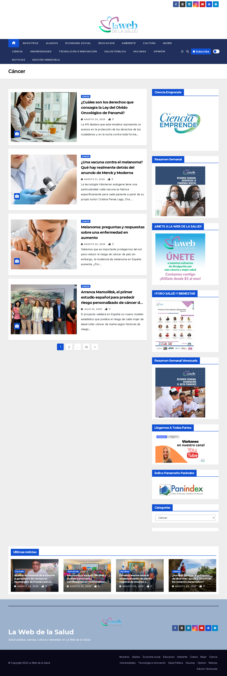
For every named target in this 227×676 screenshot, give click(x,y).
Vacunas (139, 51)
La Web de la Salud (41, 632)
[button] (187, 51)
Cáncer (85, 96)
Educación (73, 572)
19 (86, 347)
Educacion (106, 43)
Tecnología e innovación (78, 51)
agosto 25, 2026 (28, 586)
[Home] (13, 43)
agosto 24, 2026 (95, 119)
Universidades (41, 51)
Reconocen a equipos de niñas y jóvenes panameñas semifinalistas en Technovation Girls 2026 (86, 580)
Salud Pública (115, 51)
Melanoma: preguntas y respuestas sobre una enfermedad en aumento (112, 232)
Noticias (18, 59)
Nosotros (31, 43)
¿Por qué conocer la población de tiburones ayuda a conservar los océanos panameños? (191, 578)
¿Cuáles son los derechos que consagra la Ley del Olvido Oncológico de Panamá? (107, 107)
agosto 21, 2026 (95, 179)
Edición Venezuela (46, 59)
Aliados (52, 43)
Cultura (149, 43)
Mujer (167, 43)
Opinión (159, 51)
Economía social (78, 43)
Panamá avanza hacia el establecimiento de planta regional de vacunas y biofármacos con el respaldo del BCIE (139, 582)
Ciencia (17, 51)
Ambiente (129, 43)
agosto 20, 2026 (95, 244)
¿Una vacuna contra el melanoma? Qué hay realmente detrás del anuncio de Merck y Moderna (112, 167)
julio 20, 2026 (93, 309)
